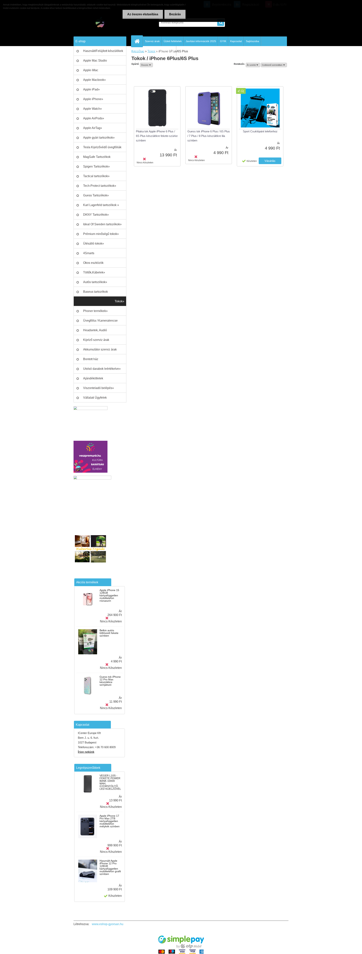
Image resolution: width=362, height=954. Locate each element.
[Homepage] (138, 41)
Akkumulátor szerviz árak (100, 349)
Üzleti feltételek (173, 41)
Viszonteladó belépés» (98, 388)
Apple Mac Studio (95, 60)
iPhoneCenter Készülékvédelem (155, 50)
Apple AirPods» (93, 118)
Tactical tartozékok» (96, 176)
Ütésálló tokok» (93, 243)
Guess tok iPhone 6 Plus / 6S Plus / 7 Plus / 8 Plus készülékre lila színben (208, 136)
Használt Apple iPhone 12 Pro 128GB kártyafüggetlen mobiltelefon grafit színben (110, 867)
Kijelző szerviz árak (96, 339)
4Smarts (88, 253)
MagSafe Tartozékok (96, 156)
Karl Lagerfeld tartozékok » (101, 205)
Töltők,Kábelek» (94, 272)
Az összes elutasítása (142, 14)
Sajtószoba (252, 41)
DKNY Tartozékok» (96, 214)
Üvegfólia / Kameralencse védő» (100, 322)
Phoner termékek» (95, 311)
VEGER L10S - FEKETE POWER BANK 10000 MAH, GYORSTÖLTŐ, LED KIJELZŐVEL (110, 782)
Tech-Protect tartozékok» (99, 185)
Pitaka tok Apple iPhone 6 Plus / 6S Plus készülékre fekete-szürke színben (157, 136)
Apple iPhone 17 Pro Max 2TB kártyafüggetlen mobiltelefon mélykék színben (110, 821)
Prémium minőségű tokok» (101, 233)
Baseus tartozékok (95, 291)
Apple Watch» (92, 108)
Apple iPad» (91, 89)
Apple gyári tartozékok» (99, 137)
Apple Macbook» (94, 79)
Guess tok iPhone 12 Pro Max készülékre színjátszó (110, 680)
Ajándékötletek (93, 378)
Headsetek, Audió (95, 330)
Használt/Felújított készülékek (103, 50)
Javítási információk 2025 (201, 41)
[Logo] (99, 22)
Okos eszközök (93, 262)
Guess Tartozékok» (96, 195)
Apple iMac (90, 70)
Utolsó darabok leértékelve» (102, 368)
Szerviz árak (152, 41)
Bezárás (175, 14)
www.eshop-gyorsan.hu (107, 924)
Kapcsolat (236, 41)
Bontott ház (90, 359)
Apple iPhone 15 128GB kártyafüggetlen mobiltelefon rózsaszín (109, 595)
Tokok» (119, 301)
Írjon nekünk (86, 751)
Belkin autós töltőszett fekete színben (109, 633)
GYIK (223, 41)
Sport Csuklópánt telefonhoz (260, 131)
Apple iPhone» (93, 99)
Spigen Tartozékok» (96, 166)
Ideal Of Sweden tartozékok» (102, 224)
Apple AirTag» (92, 128)
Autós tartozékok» (95, 282)
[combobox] (253, 65)
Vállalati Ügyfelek (95, 397)
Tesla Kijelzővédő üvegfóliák (102, 147)
